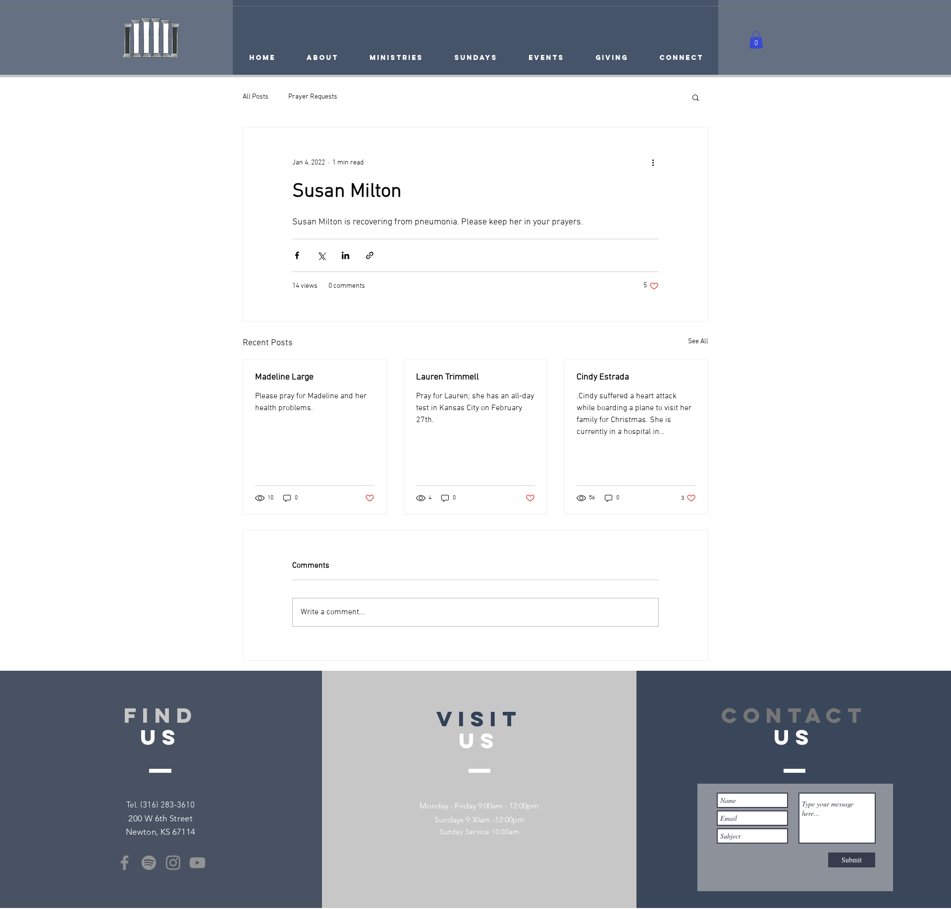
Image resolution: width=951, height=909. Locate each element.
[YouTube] (197, 862)
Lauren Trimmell (447, 377)
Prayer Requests (312, 97)
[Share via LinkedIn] (345, 255)
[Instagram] (173, 862)
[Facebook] (124, 862)
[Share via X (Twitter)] (321, 255)
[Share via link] (369, 255)
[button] (756, 40)
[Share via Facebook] (297, 255)
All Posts (255, 97)
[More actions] (653, 163)
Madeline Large (284, 377)
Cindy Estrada (603, 377)
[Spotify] (148, 862)
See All (698, 341)
